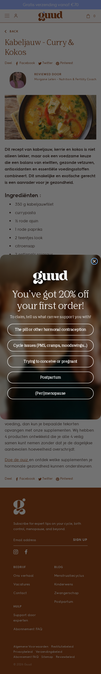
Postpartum (50, 377)
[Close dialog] (94, 261)
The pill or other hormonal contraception (50, 329)
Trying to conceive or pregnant (50, 361)
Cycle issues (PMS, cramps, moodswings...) (50, 345)
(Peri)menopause (50, 393)
